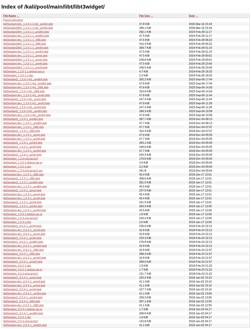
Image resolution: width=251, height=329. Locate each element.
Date (192, 15)
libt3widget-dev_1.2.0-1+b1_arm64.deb (27, 115)
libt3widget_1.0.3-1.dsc (17, 222)
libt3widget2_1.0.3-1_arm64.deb (22, 206)
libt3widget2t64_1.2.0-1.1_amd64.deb (26, 31)
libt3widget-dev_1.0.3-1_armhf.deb (24, 198)
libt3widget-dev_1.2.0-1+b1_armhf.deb (26, 103)
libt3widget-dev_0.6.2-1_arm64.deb (24, 257)
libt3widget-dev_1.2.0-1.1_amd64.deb (26, 35)
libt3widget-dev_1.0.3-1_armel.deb (24, 194)
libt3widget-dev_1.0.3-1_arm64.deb (24, 210)
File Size (144, 15)
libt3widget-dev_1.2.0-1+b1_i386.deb (25, 87)
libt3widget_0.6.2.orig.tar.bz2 (20, 273)
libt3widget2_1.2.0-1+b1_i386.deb (24, 91)
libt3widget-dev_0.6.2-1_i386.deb (23, 250)
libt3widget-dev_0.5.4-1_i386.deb (23, 305)
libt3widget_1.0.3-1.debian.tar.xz (22, 214)
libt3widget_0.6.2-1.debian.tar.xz (22, 269)
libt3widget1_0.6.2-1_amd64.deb (23, 241)
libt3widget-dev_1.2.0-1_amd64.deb (25, 123)
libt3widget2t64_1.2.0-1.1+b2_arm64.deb (28, 27)
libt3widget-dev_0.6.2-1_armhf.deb (24, 230)
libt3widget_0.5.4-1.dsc (17, 317)
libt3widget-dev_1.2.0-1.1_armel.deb (25, 55)
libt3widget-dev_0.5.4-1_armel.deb (24, 285)
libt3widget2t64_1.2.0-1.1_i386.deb (24, 43)
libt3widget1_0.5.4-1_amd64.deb (23, 313)
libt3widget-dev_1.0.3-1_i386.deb (23, 174)
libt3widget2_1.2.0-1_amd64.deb (23, 119)
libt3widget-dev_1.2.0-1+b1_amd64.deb (27, 83)
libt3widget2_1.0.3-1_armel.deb (22, 190)
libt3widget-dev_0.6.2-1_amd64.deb (25, 245)
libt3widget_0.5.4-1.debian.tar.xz (22, 309)
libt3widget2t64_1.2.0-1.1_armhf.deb (25, 67)
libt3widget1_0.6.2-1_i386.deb (21, 253)
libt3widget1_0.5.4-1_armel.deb (22, 277)
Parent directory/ (13, 20)
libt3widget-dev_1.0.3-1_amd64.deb (25, 186)
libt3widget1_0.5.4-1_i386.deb (21, 301)
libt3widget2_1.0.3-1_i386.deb (21, 178)
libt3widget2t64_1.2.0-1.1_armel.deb (25, 59)
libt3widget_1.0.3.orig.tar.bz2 (20, 218)
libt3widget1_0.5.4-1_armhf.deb (22, 289)
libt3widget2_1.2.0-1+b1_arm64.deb (25, 111)
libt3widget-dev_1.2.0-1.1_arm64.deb (25, 51)
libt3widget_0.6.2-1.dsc (17, 265)
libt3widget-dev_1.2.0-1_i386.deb (23, 127)
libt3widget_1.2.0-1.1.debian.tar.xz (24, 71)
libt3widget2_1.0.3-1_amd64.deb (23, 182)
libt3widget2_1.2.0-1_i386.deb (21, 131)
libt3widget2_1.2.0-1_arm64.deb (22, 142)
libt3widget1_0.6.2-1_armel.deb (22, 238)
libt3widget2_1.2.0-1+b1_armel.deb (24, 99)
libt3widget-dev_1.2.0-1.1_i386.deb (24, 39)
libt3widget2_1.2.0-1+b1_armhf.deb (24, 107)
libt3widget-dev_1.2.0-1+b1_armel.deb (26, 95)
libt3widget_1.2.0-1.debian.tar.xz (22, 162)
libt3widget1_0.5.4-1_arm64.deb (22, 297)
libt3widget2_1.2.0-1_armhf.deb (22, 146)
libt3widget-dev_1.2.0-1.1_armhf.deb (25, 63)
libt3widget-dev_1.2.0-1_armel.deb (24, 134)
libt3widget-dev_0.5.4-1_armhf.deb (24, 281)
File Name (9, 15)
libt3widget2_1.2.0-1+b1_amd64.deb (25, 79)
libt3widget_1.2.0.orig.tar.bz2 (20, 158)
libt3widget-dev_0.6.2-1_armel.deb (24, 234)
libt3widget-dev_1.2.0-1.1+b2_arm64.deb (28, 24)
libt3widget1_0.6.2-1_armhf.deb (22, 226)
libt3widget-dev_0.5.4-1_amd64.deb (25, 325)
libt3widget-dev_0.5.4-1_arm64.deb (24, 293)
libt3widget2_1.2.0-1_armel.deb (22, 154)
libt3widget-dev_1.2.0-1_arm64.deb (24, 150)
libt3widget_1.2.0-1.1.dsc (18, 75)
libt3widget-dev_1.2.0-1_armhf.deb (24, 138)
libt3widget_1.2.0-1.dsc (17, 166)
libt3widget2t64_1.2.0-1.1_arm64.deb (25, 47)
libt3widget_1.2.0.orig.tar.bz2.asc (23, 170)
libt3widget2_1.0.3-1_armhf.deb (22, 202)
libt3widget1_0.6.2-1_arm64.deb (22, 261)
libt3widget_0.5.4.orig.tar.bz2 (20, 321)
